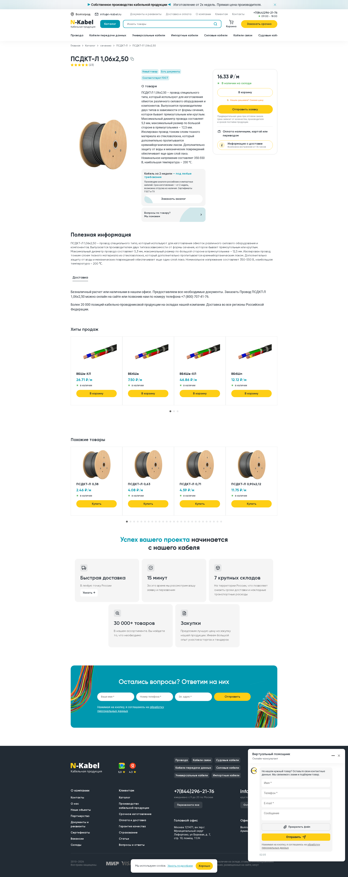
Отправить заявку (245, 109)
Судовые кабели (270, 35)
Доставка (80, 277)
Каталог (110, 24)
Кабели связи (242, 35)
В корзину (245, 92)
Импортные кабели (184, 35)
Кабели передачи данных (107, 35)
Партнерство (80, 816)
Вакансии (77, 838)
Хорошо (204, 866)
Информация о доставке (247, 145)
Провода (77, 35)
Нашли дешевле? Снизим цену (246, 100)
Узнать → (89, 592)
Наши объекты (81, 810)
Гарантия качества (132, 826)
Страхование (128, 832)
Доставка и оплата (178, 14)
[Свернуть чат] (333, 755)
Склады (76, 845)
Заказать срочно (259, 24)
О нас (75, 803)
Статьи (124, 838)
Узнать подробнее (180, 865)
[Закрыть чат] (339, 755)
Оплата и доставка (132, 820)
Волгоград (83, 14)
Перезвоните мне (188, 804)
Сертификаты (80, 832)
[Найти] (215, 24)
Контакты (238, 14)
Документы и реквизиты (145, 14)
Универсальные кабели (148, 35)
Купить (96, 503)
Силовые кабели (215, 35)
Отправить (232, 696)
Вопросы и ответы (132, 845)
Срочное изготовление (135, 814)
